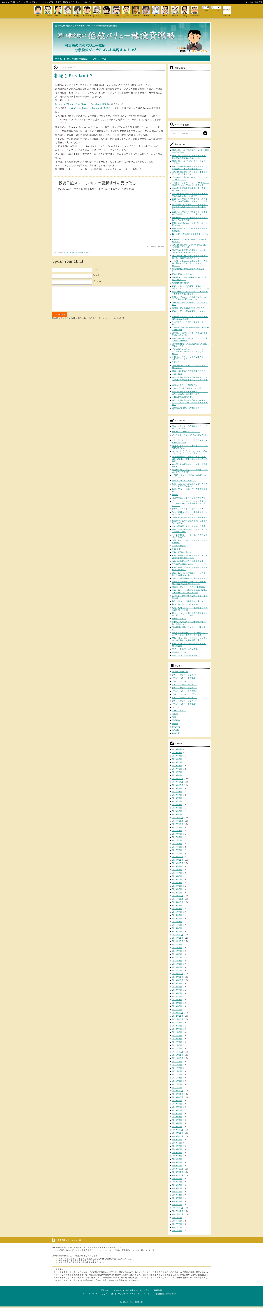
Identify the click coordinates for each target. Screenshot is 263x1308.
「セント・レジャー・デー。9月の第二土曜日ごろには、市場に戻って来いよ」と (190, 184)
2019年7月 (177, 756)
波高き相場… (178, 374)
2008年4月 (177, 1195)
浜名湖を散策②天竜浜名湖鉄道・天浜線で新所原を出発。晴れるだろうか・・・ (190, 195)
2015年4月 (177, 922)
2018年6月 (177, 798)
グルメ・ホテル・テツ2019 (184, 704)
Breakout (60, 104)
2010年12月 (177, 1091)
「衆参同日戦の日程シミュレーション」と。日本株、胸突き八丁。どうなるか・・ (190, 351)
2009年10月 (177, 1136)
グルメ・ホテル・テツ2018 (184, 701)
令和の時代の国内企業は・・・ (186, 397)
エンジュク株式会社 (254, 2)
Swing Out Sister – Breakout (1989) (88, 104)
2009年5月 (177, 1153)
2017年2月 (177, 850)
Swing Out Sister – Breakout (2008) (89, 108)
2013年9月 (177, 983)
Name (96, 269)
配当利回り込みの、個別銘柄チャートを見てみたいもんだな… (190, 219)
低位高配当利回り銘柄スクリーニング (189, 564)
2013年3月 (177, 1003)
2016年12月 (177, 857)
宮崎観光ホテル (179, 652)
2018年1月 (177, 814)
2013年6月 (177, 993)
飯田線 (175, 495)
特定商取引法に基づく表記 (138, 1290)
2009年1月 (177, 1165)
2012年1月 (177, 1048)
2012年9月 (177, 1022)
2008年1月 (177, 1205)
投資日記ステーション (72, 2)
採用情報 (158, 1290)
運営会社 (105, 1290)
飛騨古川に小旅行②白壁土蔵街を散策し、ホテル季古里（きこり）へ (189, 157)
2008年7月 (177, 1185)
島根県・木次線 (179, 619)
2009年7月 (177, 1146)
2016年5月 (177, 879)
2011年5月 (177, 1074)
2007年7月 (177, 1224)
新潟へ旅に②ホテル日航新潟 (185, 604)
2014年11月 (177, 938)
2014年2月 (177, 967)
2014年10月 (177, 941)
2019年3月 (177, 769)
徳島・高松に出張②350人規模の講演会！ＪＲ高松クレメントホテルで (190, 591)
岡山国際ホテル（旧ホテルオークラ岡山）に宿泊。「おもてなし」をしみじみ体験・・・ (190, 459)
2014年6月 (177, 954)
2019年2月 (177, 772)
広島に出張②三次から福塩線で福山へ (189, 561)
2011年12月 (177, 1052)
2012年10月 (177, 1019)
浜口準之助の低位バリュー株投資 (70, 26)
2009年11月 (177, 1133)
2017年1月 (177, 853)
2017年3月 (177, 847)
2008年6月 (177, 1188)
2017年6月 (177, 837)
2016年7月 (177, 873)
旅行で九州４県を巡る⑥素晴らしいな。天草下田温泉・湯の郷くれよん (190, 393)
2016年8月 (177, 870)
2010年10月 (177, 1097)
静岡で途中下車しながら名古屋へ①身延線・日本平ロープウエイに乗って (190, 213)
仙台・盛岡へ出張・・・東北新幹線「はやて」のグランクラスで (190, 513)
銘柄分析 (176, 733)
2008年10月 (177, 1175)
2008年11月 (177, 1172)
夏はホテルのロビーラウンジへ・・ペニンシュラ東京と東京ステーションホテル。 (190, 207)
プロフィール (100, 58)
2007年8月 (177, 1221)
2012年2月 (177, 1045)
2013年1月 (177, 1010)
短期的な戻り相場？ (181, 283)
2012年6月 (177, 1032)
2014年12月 (177, 935)
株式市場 (176, 727)
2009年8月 (177, 1143)
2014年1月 (177, 970)
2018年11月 (177, 782)
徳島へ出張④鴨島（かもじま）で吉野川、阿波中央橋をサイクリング (189, 583)
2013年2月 (177, 1006)
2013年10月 (177, 980)
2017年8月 (177, 831)
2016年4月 (177, 883)
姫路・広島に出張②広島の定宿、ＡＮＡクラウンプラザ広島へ (190, 485)
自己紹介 (176, 730)
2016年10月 (177, 863)
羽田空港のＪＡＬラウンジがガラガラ (189, 498)
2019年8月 (177, 753)
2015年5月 (177, 918)
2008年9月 (177, 1179)
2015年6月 (177, 915)
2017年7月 (177, 834)
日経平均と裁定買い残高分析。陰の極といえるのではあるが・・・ (190, 251)
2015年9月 (177, 905)
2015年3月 (177, 925)
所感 (174, 717)
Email (96, 275)
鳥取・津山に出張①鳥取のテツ (186, 655)
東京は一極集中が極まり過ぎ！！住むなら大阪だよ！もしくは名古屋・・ (190, 167)
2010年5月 (177, 1113)
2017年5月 (177, 840)
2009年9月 (177, 1139)
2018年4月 (177, 805)
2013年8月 (177, 987)
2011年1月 (177, 1088)
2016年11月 (177, 860)
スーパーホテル (179, 546)
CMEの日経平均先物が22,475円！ (187, 388)
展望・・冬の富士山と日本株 (185, 649)
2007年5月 (177, 1231)
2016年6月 (177, 876)
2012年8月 (177, 1026)
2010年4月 (177, 1117)
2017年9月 (177, 827)
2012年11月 (177, 1016)
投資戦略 (176, 720)
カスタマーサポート (91, 2)
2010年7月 (177, 1107)
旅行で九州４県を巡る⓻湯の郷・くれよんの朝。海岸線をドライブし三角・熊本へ (190, 379)
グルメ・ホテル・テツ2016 (184, 694)
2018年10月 (177, 785)
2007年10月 (177, 1214)
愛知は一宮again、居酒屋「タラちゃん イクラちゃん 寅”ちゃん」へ (189, 298)
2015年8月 (177, 909)
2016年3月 (177, 886)
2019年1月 (177, 775)
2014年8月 (177, 948)
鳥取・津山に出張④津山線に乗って (188, 601)
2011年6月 (177, 1071)
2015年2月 (177, 928)
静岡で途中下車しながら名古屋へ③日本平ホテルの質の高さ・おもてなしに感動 (190, 200)
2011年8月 (177, 1065)
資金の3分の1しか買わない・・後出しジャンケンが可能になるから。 (190, 293)
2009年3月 (177, 1159)
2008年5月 (177, 1191)
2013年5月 (177, 996)
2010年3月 (177, 1120)
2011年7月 (177, 1068)
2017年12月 (177, 818)
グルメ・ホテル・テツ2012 (184, 681)
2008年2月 (177, 1201)
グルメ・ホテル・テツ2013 (184, 684)
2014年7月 (177, 951)
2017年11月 (177, 821)
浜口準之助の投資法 (77, 58)
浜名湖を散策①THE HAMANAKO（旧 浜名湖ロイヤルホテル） (190, 246)
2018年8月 (177, 792)
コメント (87, 252)
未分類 (175, 724)
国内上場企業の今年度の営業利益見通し (190, 371)
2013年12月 (177, 974)
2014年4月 (177, 961)
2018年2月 (177, 811)
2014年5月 (177, 957)
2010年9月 (177, 1101)
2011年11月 (177, 1055)
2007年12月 (177, 1208)
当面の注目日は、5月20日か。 (185, 385)
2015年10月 (177, 902)
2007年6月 (177, 1227)
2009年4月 (177, 1156)
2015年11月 (177, 899)
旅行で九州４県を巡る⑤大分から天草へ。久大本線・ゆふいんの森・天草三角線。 (190, 402)
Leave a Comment (157, 246)
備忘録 (175, 714)
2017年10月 (177, 824)
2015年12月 (177, 896)
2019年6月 (177, 759)
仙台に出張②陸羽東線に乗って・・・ (189, 578)
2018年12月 (177, 779)
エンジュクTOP (8, 2)
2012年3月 (177, 1042)
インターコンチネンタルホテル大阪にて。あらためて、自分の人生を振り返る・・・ (189, 503)
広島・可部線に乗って (182, 552)
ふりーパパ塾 (22, 2)
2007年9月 (177, 1218)
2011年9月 (177, 1062)
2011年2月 (177, 1084)
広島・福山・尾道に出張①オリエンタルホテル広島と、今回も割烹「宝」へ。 (190, 639)
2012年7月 (177, 1029)
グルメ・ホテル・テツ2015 (184, 691)
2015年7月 (177, 912)
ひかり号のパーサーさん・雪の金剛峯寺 (190, 517)
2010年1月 (177, 1127)
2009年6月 (177, 1149)
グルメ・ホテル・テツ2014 (184, 688)
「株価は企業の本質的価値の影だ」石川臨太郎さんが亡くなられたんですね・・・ (190, 263)
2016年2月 (177, 889)
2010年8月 (177, 1104)
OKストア (176, 549)
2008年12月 (177, 1169)
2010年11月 (177, 1094)
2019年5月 (177, 762)
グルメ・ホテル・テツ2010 (73, 252)
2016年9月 (177, 866)
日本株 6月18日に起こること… (186, 432)
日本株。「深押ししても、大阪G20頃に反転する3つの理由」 (190, 334)
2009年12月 (177, 1130)
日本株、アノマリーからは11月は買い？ (190, 587)
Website (97, 281)
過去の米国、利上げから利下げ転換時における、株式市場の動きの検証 (190, 257)
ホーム (58, 58)
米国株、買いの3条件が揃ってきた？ (188, 308)
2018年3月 (177, 808)
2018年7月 (177, 795)
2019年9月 (177, 749)
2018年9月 (177, 788)
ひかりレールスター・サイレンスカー (189, 509)
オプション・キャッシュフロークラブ (45, 2)
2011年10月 (177, 1058)
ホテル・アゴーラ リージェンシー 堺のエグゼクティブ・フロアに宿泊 (190, 452)
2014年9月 (177, 944)
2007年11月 (177, 1211)
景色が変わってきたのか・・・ (186, 274)
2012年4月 (177, 1039)
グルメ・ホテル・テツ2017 (184, 698)
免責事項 (117, 1290)
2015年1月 (177, 931)
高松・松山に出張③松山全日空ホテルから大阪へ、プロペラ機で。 (190, 614)
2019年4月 (177, 766)
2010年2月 (177, 1123)
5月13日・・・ (179, 362)
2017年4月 (177, 844)
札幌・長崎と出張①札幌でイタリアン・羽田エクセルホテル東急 (190, 556)
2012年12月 (177, 1013)
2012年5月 (177, 1036)
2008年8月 (177, 1182)
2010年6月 (177, 1110)
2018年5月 (177, 801)
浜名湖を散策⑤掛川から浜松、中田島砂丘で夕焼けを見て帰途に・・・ (190, 173)
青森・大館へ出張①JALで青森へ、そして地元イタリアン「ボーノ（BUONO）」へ (190, 287)
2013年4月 (177, 1000)
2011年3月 (177, 1081)
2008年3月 (177, 1198)
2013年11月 (177, 977)
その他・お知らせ (180, 672)
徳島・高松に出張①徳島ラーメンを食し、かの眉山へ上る (189, 574)
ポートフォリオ (179, 710)
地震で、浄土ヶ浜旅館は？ (184, 480)
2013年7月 (177, 990)
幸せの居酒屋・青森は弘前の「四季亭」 (190, 526)
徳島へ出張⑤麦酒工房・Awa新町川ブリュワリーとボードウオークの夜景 (190, 634)
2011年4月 (177, 1078)
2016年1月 (177, 892)
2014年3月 (177, 964)
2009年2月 (177, 1162)
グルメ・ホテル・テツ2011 (184, 678)
